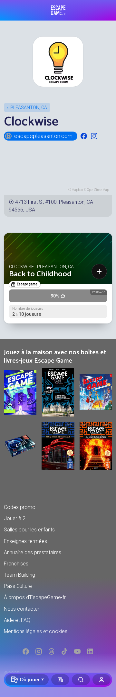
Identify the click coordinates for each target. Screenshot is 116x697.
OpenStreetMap (98, 190)
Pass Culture (18, 586)
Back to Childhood (40, 274)
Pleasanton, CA (28, 107)
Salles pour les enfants (29, 530)
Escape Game (58, 10)
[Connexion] (101, 679)
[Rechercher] (81, 679)
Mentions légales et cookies (35, 631)
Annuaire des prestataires (32, 552)
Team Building (19, 575)
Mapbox (77, 190)
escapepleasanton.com (43, 136)
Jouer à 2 (14, 518)
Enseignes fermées (25, 541)
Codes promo (19, 507)
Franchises (16, 564)
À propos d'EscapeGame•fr (35, 597)
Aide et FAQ (17, 620)
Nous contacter (21, 609)
